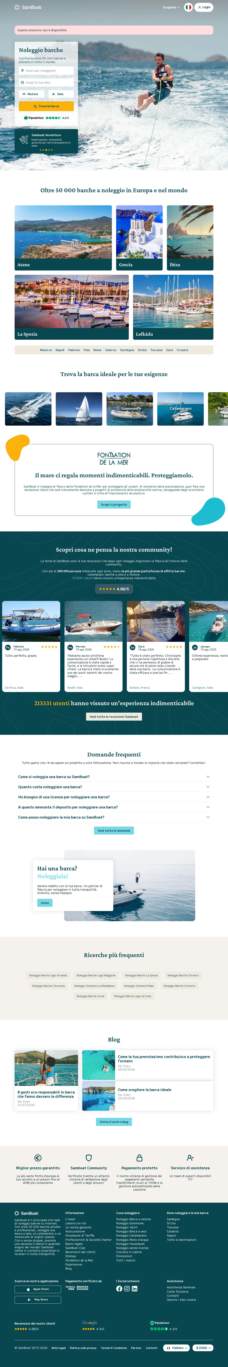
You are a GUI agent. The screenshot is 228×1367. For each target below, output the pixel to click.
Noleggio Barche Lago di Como (132, 996)
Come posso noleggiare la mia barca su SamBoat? (61, 817)
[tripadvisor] (160, 1323)
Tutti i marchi (125, 1260)
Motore (33, 94)
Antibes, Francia (140, 687)
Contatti (173, 1295)
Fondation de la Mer (79, 1260)
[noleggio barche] (28, 7)
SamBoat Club (75, 1248)
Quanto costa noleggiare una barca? (50, 786)
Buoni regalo (74, 1243)
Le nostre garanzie (78, 1227)
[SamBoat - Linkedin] (134, 1289)
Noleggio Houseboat (130, 1243)
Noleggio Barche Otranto (183, 975)
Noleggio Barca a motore (133, 1219)
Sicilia (142, 350)
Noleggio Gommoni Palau (139, 986)
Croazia (182, 350)
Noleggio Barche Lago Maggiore (96, 975)
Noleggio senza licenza (132, 1248)
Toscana (156, 350)
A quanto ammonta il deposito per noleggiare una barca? (68, 807)
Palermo (74, 350)
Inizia (45, 903)
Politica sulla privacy (83, 1347)
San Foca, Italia (14, 687)
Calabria (172, 1231)
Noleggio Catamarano (131, 1235)
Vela (60, 94)
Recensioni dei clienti (80, 1252)
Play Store (41, 1299)
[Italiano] (188, 7)
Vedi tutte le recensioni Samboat (114, 716)
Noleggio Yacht (127, 1227)
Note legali (59, 1347)
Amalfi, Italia (74, 687)
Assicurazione (75, 1231)
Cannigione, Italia (202, 687)
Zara (169, 350)
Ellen (26, 1101)
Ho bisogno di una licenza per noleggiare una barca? (64, 796)
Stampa (70, 1256)
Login (206, 7)
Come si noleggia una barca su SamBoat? (54, 776)
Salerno (110, 350)
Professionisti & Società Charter (88, 1239)
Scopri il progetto (114, 504)
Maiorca (46, 350)
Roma (97, 350)
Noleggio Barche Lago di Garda (48, 975)
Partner (136, 1347)
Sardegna (127, 350)
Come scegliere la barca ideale (144, 1089)
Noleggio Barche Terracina (48, 986)
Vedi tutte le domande (114, 830)
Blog (68, 1268)
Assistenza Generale (181, 1287)
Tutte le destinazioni (181, 1239)
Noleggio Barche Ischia (90, 996)
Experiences (73, 1264)
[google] (89, 1323)
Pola (87, 350)
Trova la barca (48, 106)
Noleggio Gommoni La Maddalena (94, 986)
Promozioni (124, 1256)
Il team (70, 1219)
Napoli (60, 350)
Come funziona (177, 1291)
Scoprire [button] (169, 7)
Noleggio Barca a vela (131, 1231)
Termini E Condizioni (114, 1347)
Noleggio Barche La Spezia (141, 975)
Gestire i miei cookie (181, 1299)
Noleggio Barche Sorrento (180, 986)
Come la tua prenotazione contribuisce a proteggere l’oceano (164, 1058)
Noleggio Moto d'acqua (132, 1239)
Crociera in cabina (129, 1252)
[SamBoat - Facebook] (119, 1289)
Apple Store (41, 1289)
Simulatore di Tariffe (79, 1235)
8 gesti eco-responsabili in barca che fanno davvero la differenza (46, 1094)
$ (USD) (201, 1348)
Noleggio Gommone (130, 1223)
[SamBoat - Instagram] (127, 1289)
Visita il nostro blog (114, 1122)
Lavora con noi (75, 1223)
